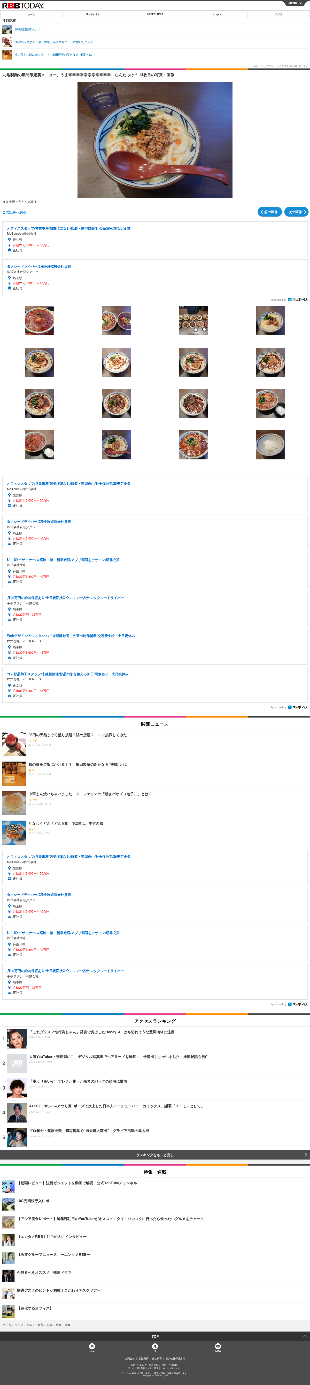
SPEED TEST (155, 14)
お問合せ (130, 1358)
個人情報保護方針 (175, 1358)
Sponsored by (278, 299)
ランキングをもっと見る (155, 1154)
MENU (292, 3)
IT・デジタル (93, 14)
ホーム (31, 14)
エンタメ (217, 14)
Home (92, 1351)
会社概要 (157, 1358)
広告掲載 (143, 1358)
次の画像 (295, 211)
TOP (155, 1336)
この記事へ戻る (14, 212)
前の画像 (271, 211)
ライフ (278, 14)
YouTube (218, 1351)
